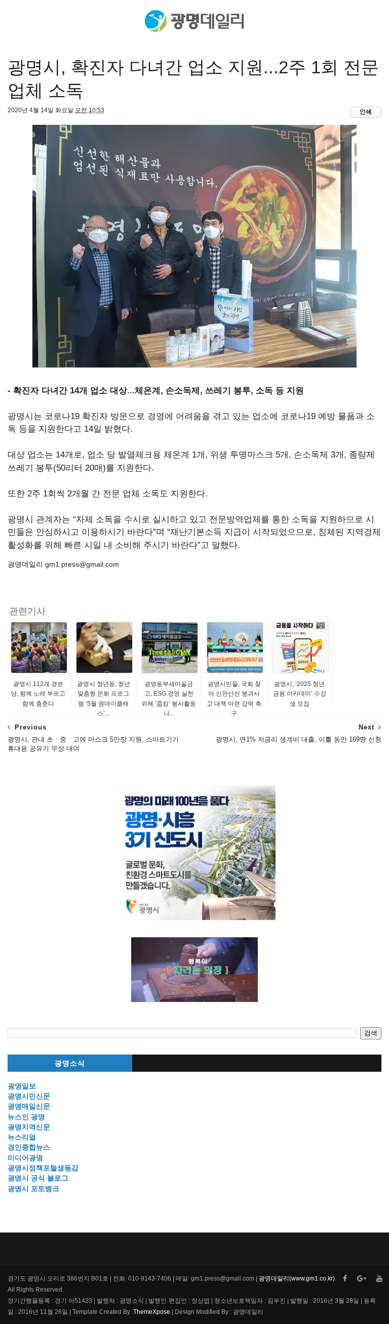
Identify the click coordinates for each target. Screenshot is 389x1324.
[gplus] (361, 1278)
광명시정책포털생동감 (43, 1168)
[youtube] (379, 1278)
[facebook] (345, 1278)
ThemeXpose (151, 1311)
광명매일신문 (29, 1106)
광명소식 (70, 1063)
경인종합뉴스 (29, 1147)
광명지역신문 (29, 1127)
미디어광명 (25, 1158)
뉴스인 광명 (26, 1117)
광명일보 (22, 1086)
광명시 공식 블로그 (38, 1178)
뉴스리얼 (22, 1137)
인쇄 (366, 111)
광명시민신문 (29, 1096)
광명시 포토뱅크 (33, 1188)
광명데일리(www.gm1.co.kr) (297, 1278)
